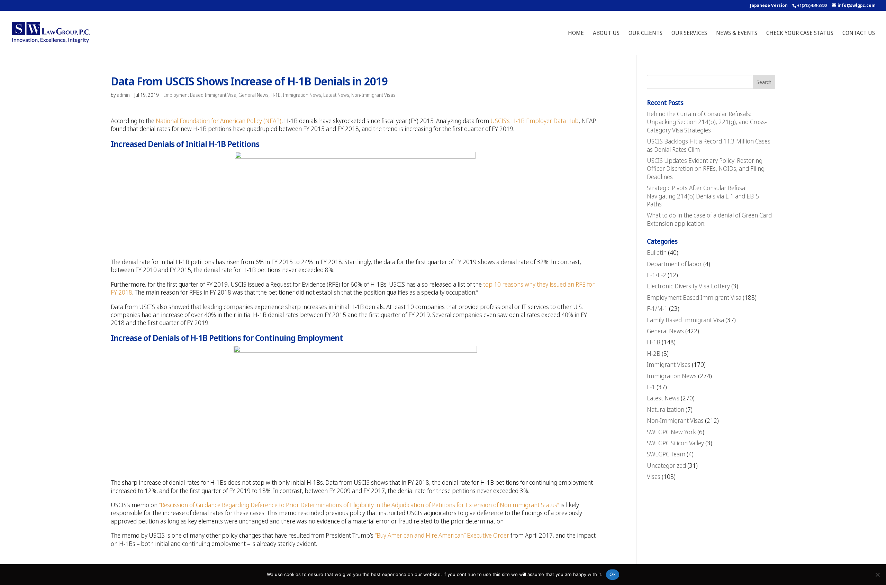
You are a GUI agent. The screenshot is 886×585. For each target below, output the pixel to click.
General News (253, 95)
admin (123, 95)
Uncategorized (666, 465)
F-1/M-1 (657, 308)
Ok (612, 574)
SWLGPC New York (671, 432)
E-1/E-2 (656, 275)
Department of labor (674, 264)
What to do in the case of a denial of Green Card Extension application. (709, 219)
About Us (606, 33)
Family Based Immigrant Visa (685, 320)
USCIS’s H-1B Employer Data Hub (534, 121)
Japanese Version (769, 5)
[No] (877, 574)
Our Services (689, 33)
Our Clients (645, 33)
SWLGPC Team (666, 454)
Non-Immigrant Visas (373, 95)
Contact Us (858, 33)
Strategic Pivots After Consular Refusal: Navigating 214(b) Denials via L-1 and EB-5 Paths (703, 196)
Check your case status (799, 33)
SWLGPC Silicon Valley (675, 443)
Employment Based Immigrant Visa (199, 95)
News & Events (736, 33)
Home (576, 33)
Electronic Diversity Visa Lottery (688, 286)
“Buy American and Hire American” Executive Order (442, 535)
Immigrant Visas (668, 364)
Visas (653, 476)
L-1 (651, 387)
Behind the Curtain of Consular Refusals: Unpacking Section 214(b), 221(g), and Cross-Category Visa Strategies (707, 122)
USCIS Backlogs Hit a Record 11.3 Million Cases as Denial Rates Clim (708, 145)
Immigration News (302, 95)
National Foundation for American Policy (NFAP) (218, 121)
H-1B (276, 95)
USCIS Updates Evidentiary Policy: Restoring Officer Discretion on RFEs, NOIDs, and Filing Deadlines (706, 168)
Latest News (336, 95)
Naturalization (665, 409)
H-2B (653, 353)
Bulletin (657, 252)
